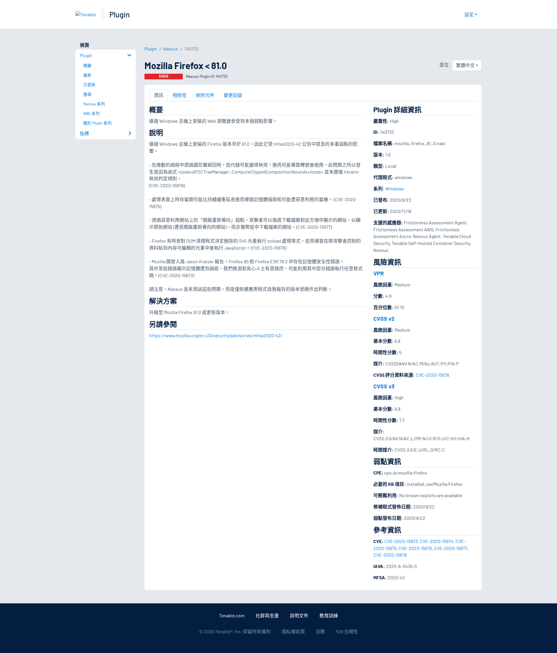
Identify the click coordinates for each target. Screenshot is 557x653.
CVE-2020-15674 (436, 541)
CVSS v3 (384, 386)
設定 (469, 14)
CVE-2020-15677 (450, 548)
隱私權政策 (293, 631)
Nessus (170, 48)
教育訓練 (328, 615)
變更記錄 (233, 95)
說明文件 (299, 615)
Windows (394, 188)
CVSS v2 (384, 318)
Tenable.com (232, 615)
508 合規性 (347, 631)
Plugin (119, 14)
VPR (378, 273)
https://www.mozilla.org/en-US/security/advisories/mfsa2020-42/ (216, 335)
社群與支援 (267, 615)
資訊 (158, 95)
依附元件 (205, 95)
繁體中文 (465, 65)
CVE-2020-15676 (415, 548)
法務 (320, 631)
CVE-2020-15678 (432, 375)
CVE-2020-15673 (401, 541)
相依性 (180, 95)
